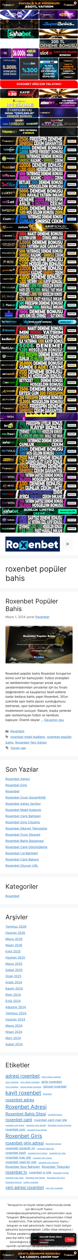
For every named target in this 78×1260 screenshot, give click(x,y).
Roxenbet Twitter (61, 1173)
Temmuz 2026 (15, 926)
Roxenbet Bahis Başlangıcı (24, 841)
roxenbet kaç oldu (57, 1153)
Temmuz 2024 (15, 1013)
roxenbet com (15, 1129)
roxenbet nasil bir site (20, 1162)
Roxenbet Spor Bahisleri (22, 1167)
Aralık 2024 (13, 982)
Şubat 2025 (13, 970)
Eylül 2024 (13, 1001)
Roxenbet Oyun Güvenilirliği (25, 797)
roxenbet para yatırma (48, 1162)
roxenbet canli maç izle (50, 1120)
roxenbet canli (18, 1119)
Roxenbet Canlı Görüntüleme (26, 847)
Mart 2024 (13, 1038)
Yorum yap (18, 748)
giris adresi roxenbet (30, 1082)
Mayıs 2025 (13, 964)
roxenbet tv (16, 1172)
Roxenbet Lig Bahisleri (21, 853)
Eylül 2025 (12, 951)
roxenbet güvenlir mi (20, 1148)
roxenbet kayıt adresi (37, 1153)
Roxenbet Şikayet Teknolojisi (26, 828)
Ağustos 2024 (15, 1007)
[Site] (39, 141)
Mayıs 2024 (13, 1025)
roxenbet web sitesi (14, 1178)
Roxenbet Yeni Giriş (56, 1178)
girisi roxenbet (51, 1082)
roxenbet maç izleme (42, 1158)
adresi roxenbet (22, 1076)
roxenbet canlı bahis (14, 1125)
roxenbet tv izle (40, 1172)
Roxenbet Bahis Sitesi (25, 1113)
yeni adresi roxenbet (24, 1187)
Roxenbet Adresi (17, 779)
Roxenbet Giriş (16, 785)
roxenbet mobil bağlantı (27, 737)
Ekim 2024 (13, 995)
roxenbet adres (19, 1099)
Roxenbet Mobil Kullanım (23, 810)
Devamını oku (54, 720)
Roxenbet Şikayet (13, 1182)
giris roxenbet (11, 1087)
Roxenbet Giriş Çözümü (22, 822)
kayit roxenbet (23, 1093)
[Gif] (39, 227)
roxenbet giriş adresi (24, 1143)
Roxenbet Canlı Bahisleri (23, 816)
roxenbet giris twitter (37, 1130)
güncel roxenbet (55, 1086)
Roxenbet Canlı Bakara (22, 859)
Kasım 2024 (14, 988)
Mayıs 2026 (13, 939)
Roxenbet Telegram (56, 1167)
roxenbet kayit (15, 1153)
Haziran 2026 (15, 933)
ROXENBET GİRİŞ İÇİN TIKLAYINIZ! (39, 84)
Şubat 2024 (14, 1044)
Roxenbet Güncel (53, 1144)
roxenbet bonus (55, 1114)
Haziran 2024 (15, 1019)
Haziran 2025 (15, 957)
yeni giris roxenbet (54, 1188)
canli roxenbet (12, 1082)
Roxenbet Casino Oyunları (59, 1125)
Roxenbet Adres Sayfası (23, 804)
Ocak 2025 (13, 976)
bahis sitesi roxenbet (51, 1077)
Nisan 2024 (13, 1032)
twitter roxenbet (30, 1182)
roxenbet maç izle (18, 1157)
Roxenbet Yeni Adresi (31, 742)
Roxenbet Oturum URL (21, 865)
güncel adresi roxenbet (30, 1087)
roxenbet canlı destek (36, 1125)
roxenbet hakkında (45, 1148)
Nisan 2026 (13, 945)
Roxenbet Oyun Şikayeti (22, 834)
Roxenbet (17, 731)
